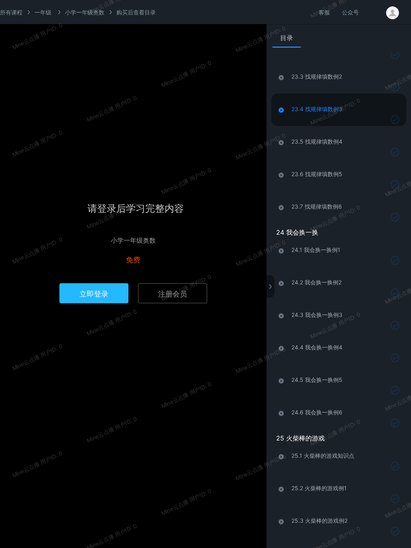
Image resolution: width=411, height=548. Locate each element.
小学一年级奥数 (84, 12)
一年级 (43, 12)
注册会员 (172, 293)
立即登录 (93, 293)
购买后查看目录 (136, 12)
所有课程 (11, 12)
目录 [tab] (286, 38)
